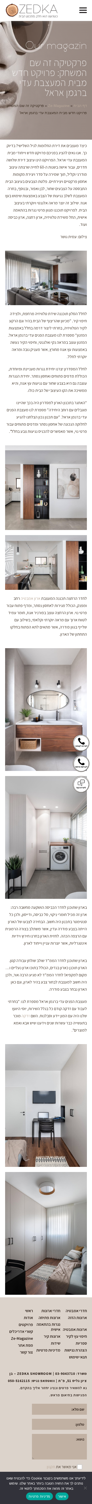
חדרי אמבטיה (76, 1310)
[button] (83, 10)
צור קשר (26, 1352)
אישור (62, 1496)
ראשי (29, 1310)
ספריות (81, 1343)
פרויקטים (26, 1324)
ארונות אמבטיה (75, 1329)
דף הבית (80, 106)
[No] (85, 1487)
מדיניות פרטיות (48, 1350)
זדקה (25, 1016)
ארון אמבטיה (30, 598)
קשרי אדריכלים (21, 1331)
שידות (55, 1343)
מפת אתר (25, 1345)
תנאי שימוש (78, 1357)
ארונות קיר (52, 1336)
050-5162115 (19, 1380)
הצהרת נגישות (75, 1350)
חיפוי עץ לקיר (76, 1336)
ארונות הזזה (77, 1317)
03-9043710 (65, 1373)
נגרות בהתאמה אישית (48, 1327)
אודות (28, 1317)
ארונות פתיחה (49, 1317)
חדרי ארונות (50, 1310)
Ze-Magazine (59, 106)
